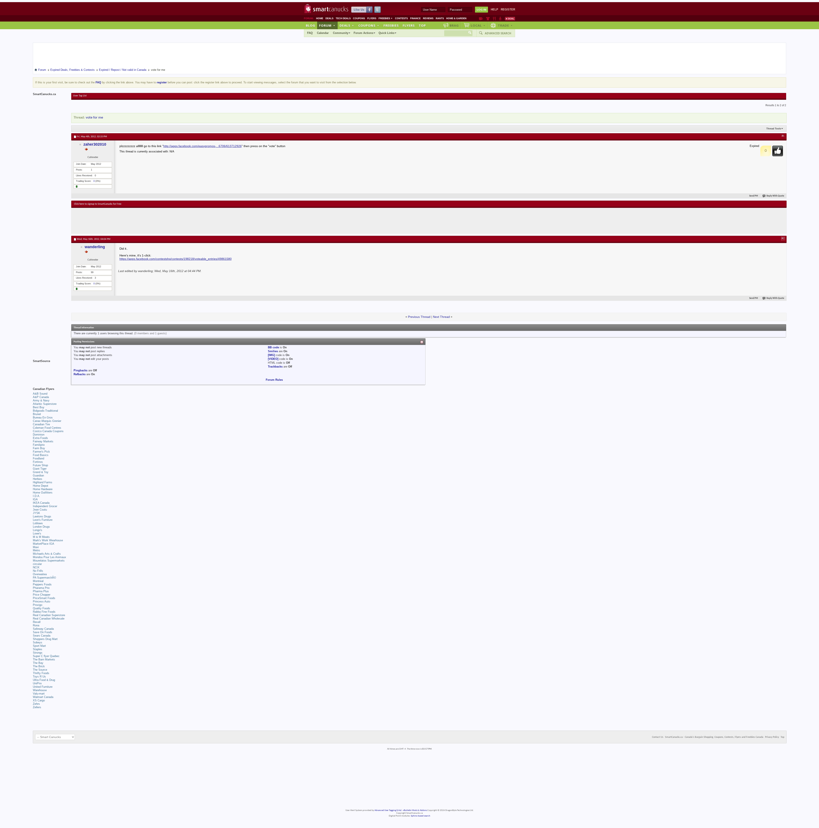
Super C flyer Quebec (46, 656)
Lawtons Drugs (42, 516)
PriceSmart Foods (44, 598)
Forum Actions (363, 33)
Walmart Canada (43, 697)
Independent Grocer (45, 506)
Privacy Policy (772, 737)
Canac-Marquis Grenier (47, 421)
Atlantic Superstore (45, 403)
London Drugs (41, 526)
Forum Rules (274, 379)
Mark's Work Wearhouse (48, 540)
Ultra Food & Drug (44, 680)
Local (478, 25)
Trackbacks (275, 366)
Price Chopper (41, 594)
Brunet (37, 414)
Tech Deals (343, 18)
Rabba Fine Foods (44, 611)
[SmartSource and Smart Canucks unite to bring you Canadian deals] (50, 370)
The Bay (38, 662)
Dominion (38, 434)
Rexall (37, 622)
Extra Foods (40, 438)
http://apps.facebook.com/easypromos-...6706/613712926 (202, 146)
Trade (505, 25)
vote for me (94, 117)
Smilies (273, 351)
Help (494, 9)
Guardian (38, 475)
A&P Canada (41, 397)
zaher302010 (94, 144)
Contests (401, 18)
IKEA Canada (41, 502)
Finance (415, 18)
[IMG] (271, 355)
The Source (40, 669)
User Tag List (80, 95)
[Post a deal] (510, 18)
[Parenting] (500, 18)
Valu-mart (39, 693)
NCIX (36, 567)
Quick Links (386, 33)
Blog (310, 25)
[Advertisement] (152, 220)
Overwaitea (40, 574)
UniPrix (37, 683)
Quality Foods (41, 608)
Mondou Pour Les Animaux (49, 557)
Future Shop (40, 465)
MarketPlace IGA (43, 543)
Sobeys (37, 642)
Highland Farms (42, 482)
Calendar (323, 33)
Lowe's (37, 533)
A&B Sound (40, 393)
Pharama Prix (41, 587)
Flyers (371, 18)
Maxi (36, 547)
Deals (329, 18)
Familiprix (39, 444)
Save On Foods (42, 632)
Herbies (37, 479)
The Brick (39, 666)
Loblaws (38, 523)
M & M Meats (41, 536)
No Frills (38, 570)
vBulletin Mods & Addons (415, 810)
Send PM (753, 196)
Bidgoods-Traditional (45, 410)
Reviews (428, 18)
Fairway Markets (43, 441)
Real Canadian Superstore (49, 615)
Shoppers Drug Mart (45, 639)
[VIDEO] (273, 358)
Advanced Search (498, 33)
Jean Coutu (40, 509)
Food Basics (40, 455)
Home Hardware (42, 489)
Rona (36, 625)
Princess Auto (41, 601)
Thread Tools (773, 128)
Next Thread (441, 316)
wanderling (95, 247)
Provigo (37, 605)
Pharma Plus (41, 591)
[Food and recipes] (494, 18)
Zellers (37, 707)
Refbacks (80, 374)
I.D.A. (36, 496)
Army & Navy (41, 400)
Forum (327, 25)
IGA (35, 499)
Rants (440, 18)
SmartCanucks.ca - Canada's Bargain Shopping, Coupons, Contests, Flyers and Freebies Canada (714, 737)
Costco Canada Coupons (48, 431)
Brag (454, 25)
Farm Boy (39, 448)
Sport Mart (39, 645)
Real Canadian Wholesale (48, 618)
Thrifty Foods (41, 673)
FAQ (310, 33)
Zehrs (36, 703)
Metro (36, 550)
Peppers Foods (42, 584)
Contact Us (657, 737)
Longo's (37, 530)
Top (422, 25)
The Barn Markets (44, 659)
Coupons (359, 18)
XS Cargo (39, 700)
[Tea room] (481, 18)
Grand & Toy (40, 472)
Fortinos (38, 461)
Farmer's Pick (41, 451)
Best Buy (38, 407)
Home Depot (40, 485)
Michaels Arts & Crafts (47, 553)
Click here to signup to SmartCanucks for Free (97, 204)
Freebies (386, 18)
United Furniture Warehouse (42, 688)
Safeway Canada (43, 628)
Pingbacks (80, 370)
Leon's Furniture (42, 519)
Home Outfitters (42, 492)
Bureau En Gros (43, 417)
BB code (273, 347)
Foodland (38, 458)
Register (508, 9)
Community (340, 33)
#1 (783, 136)
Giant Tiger (39, 468)
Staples (37, 649)
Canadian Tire (41, 424)
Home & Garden (456, 18)
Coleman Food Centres (47, 427)
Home (319, 18)
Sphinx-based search (420, 816)
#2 (783, 238)
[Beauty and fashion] (488, 18)
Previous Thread (419, 316)
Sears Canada (41, 635)
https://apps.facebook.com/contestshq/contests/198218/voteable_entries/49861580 (175, 259)
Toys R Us (39, 676)
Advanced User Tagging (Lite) (388, 810)
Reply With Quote (775, 196)
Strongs (37, 652)
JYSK (36, 513)
